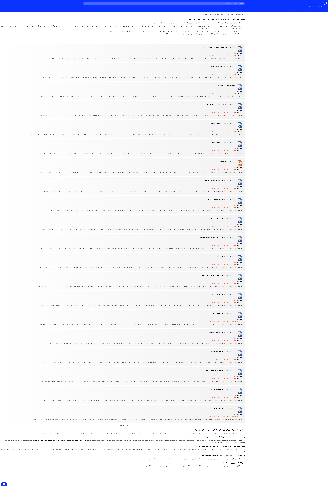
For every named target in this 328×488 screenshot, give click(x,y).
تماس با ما (294, 10)
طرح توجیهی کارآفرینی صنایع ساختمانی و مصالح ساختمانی (221, 56)
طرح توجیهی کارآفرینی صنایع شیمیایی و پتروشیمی (183, 31)
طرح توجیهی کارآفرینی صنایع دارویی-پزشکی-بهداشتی (156, 31)
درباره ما (301, 10)
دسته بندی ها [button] (318, 10)
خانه (324, 10)
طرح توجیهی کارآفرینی (129, 31)
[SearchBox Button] (85, 3)
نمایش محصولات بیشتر (123, 425)
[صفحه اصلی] (242, 14)
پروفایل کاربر (308, 10)
